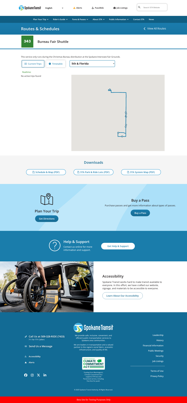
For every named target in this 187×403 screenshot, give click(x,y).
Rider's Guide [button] (59, 19)
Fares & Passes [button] (79, 19)
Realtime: (27, 72)
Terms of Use (157, 371)
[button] (122, 136)
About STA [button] (97, 19)
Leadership (158, 335)
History (159, 340)
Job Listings (157, 361)
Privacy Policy (156, 376)
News (151, 19)
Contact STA (138, 19)
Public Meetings (155, 350)
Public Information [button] (117, 19)
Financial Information (153, 345)
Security (159, 356)
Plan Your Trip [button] (39, 19)
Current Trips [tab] (34, 63)
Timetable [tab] (57, 63)
